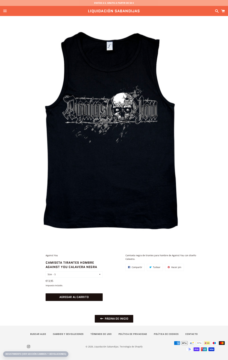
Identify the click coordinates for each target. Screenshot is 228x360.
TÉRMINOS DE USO (101, 334)
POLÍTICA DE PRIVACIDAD (132, 334)
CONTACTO (191, 334)
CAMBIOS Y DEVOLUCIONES (68, 334)
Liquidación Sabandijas (114, 11)
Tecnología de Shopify (131, 346)
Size (50, 274)
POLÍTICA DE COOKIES (166, 334)
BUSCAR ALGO (38, 334)
